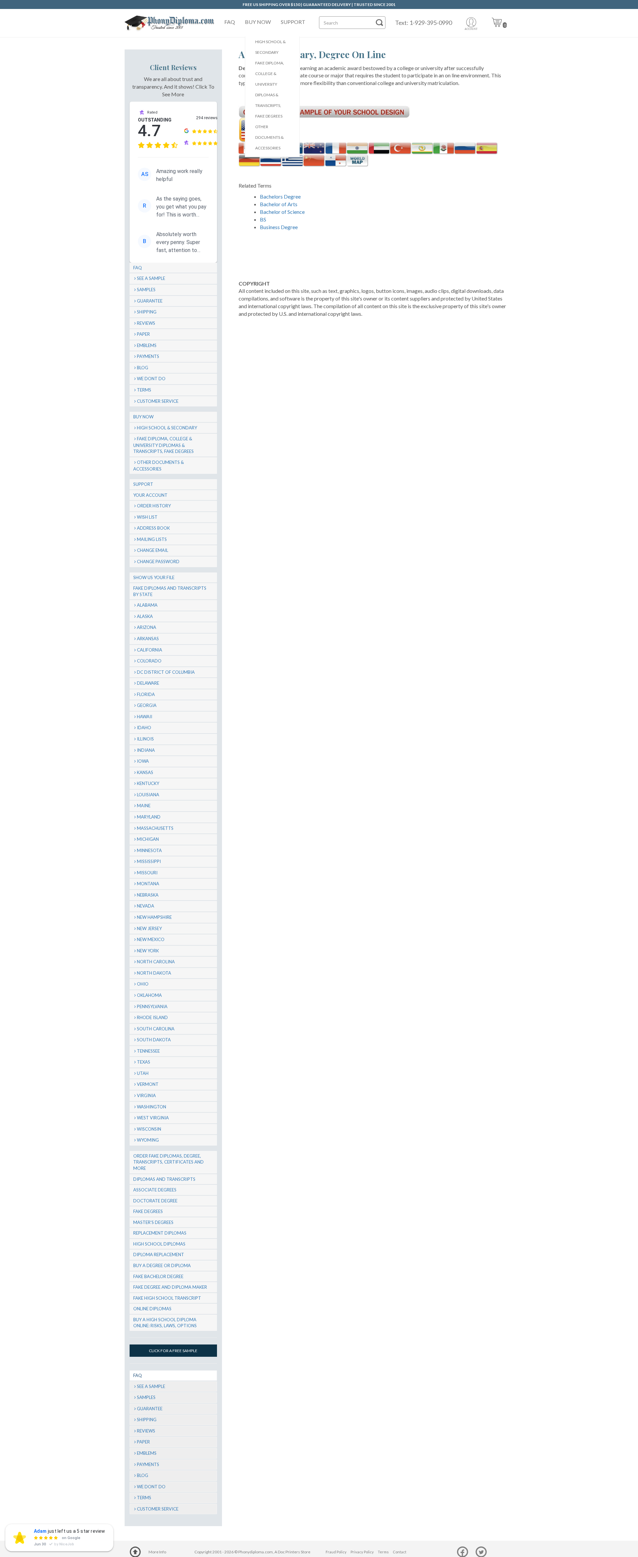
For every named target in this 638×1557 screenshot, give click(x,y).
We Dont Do (151, 378)
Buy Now (258, 22)
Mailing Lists (152, 539)
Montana (148, 883)
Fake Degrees (148, 1211)
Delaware (148, 683)
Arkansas (148, 638)
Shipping (147, 311)
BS (263, 219)
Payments (148, 356)
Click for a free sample (173, 1350)
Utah (143, 1073)
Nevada (145, 905)
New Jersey (149, 928)
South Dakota (154, 1039)
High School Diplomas (159, 1244)
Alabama (147, 605)
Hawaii (144, 716)
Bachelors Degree (280, 196)
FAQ (229, 22)
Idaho (144, 727)
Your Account (150, 495)
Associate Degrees (154, 1189)
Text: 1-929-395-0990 (423, 22)
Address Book (153, 528)
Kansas (145, 772)
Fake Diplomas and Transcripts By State (169, 591)
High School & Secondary (270, 47)
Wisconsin (149, 1129)
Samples (146, 289)
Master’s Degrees (153, 1222)
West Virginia (153, 1117)
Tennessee (148, 1051)
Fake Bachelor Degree (158, 1276)
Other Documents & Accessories (269, 137)
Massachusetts (155, 828)
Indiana (146, 750)
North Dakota (154, 973)
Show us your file (153, 577)
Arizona (146, 627)
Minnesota (149, 850)
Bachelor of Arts (278, 204)
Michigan (148, 839)
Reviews (146, 323)
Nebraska (148, 895)
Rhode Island (152, 1017)
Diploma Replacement (158, 1254)
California (149, 649)
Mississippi (149, 861)
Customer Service (157, 401)
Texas (143, 1062)
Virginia (146, 1095)
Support (293, 22)
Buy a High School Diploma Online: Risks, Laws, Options (165, 1323)
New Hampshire (154, 917)
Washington (151, 1106)
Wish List (147, 517)
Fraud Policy (336, 1552)
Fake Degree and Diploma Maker (170, 1287)
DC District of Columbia (166, 672)
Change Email (152, 550)
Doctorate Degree (155, 1200)
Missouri (147, 872)
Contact (399, 1552)
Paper (143, 334)
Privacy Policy (362, 1552)
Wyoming (148, 1140)
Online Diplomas (152, 1308)
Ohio (143, 984)
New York (148, 950)
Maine (144, 805)
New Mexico (150, 939)
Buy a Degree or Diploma (162, 1265)
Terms (144, 389)
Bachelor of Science (282, 212)
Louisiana (148, 794)
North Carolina (156, 961)
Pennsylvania (152, 1006)
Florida (146, 694)
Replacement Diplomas (159, 1233)
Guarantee (149, 300)
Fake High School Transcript (167, 1298)
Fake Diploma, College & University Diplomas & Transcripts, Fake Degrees (269, 89)
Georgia (147, 705)
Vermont (148, 1084)
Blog (142, 367)
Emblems (147, 345)
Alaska (145, 616)
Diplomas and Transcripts (164, 1179)
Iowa (143, 761)
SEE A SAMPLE (151, 278)
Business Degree (279, 227)
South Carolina (155, 1028)
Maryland (148, 817)
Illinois (145, 738)
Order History (154, 505)
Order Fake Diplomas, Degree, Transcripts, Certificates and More (168, 1162)
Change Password (158, 561)
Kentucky (148, 783)
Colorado (149, 660)
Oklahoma (149, 995)
